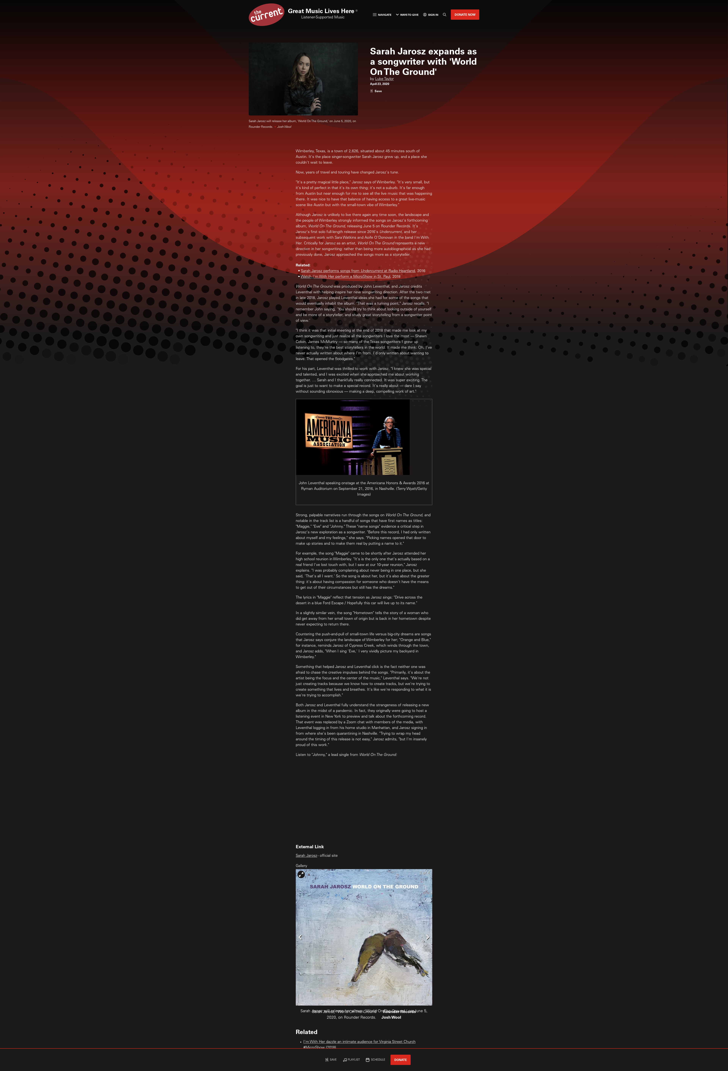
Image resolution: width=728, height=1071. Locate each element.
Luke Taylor (384, 79)
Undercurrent (372, 271)
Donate (400, 1060)
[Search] (444, 14)
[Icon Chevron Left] (300, 937)
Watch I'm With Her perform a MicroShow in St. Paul (345, 277)
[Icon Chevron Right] (427, 937)
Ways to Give (409, 14)
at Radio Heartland (399, 271)
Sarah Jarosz (306, 856)
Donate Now (465, 14)
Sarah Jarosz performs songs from (331, 271)
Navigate (384, 14)
